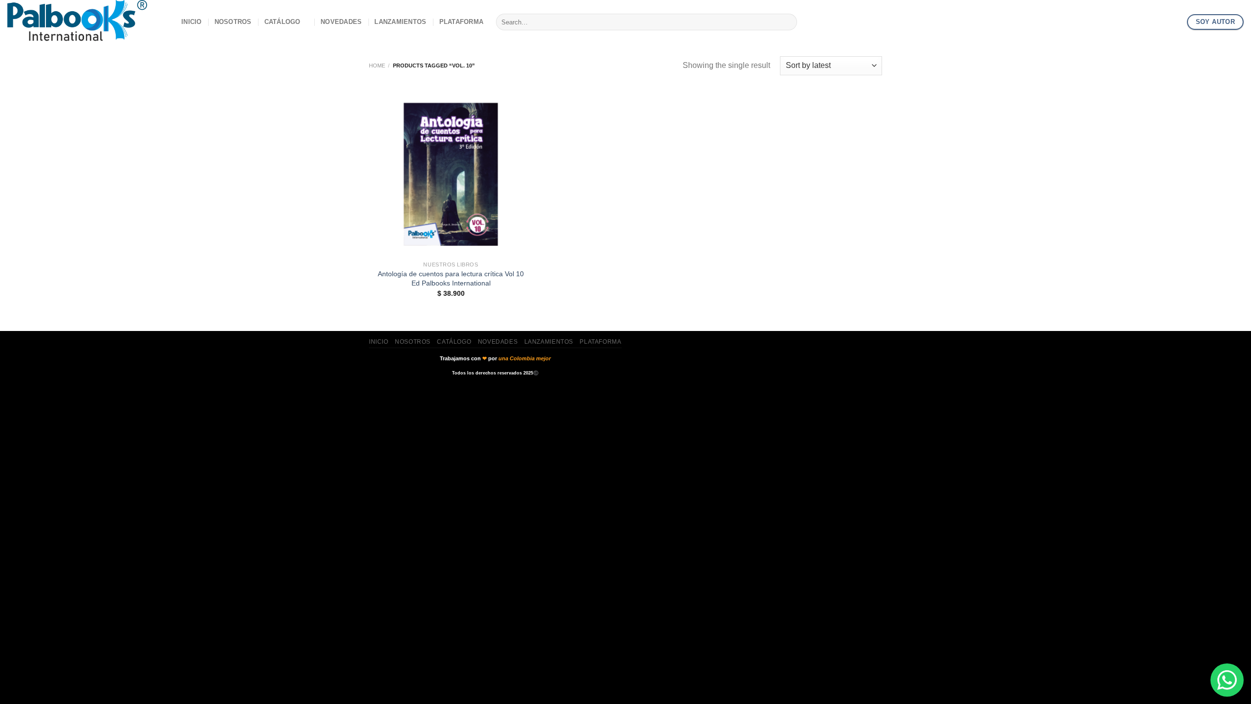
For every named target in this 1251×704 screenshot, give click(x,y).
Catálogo (282, 21)
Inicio (191, 21)
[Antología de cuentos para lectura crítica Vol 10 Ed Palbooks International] (451, 174)
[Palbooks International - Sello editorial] (87, 22)
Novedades (341, 21)
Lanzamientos (400, 21)
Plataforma (461, 21)
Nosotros (233, 21)
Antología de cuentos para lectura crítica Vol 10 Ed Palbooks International (451, 278)
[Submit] (787, 22)
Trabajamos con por (495, 358)
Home (377, 65)
